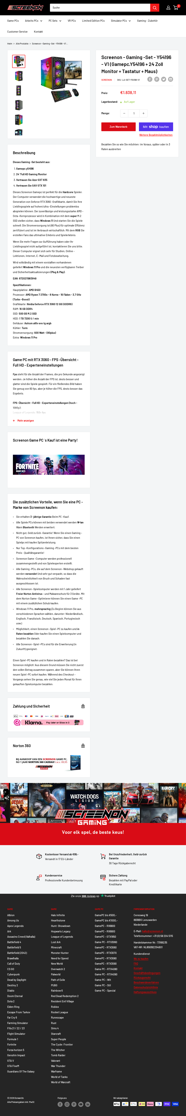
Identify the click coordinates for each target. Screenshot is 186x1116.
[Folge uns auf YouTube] (80, 1104)
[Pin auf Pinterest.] (156, 79)
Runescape (57, 1017)
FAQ (136, 963)
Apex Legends (15, 925)
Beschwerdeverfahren (146, 982)
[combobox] (100, 8)
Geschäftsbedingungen (147, 972)
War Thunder (58, 1066)
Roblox (55, 1006)
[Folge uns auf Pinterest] (73, 1104)
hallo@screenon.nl (152, 931)
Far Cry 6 (12, 1017)
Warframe (56, 1071)
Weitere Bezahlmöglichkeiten (156, 134)
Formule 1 (12, 1039)
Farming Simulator (17, 1023)
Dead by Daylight (16, 979)
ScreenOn (106, 80)
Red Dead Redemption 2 (65, 996)
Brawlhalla (13, 958)
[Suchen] (154, 8)
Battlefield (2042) (17, 952)
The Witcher (58, 1050)
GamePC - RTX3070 (106, 952)
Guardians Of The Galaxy (21, 1071)
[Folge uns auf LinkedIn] (87, 1104)
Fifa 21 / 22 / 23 (16, 1028)
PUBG (54, 985)
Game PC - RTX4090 (106, 974)
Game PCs (13, 20)
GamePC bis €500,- (106, 915)
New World (57, 963)
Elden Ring (13, 1006)
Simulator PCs (119, 20)
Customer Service (17, 31)
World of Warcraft (60, 1082)
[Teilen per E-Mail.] (170, 79)
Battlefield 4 (14, 942)
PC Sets (53, 20)
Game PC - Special (105, 990)
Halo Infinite (58, 915)
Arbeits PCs (31, 20)
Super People (58, 1039)
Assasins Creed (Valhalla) (21, 936)
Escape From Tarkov (18, 1012)
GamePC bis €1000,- (106, 920)
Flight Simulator (16, 1033)
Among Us (13, 920)
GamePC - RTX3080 (106, 958)
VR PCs (72, 20)
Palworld (55, 974)
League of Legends (62, 936)
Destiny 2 (12, 985)
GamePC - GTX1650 (105, 936)
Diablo (10, 990)
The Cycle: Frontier (62, 1044)
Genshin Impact (16, 1055)
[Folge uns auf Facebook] (60, 1104)
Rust (53, 1023)
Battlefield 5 (14, 947)
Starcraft (56, 1033)
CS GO (10, 969)
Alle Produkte (22, 43)
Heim (9, 43)
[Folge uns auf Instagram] (67, 1104)
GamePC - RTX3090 (106, 963)
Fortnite (11, 1044)
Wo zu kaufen (141, 958)
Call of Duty (13, 963)
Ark (9, 931)
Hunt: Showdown (60, 925)
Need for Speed (59, 958)
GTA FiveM (13, 1066)
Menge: (105, 113)
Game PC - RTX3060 (106, 942)
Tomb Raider (58, 1055)
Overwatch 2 (58, 969)
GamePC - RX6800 (105, 925)
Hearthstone (58, 920)
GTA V (10, 1060)
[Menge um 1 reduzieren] (124, 113)
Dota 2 (11, 1001)
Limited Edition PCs (93, 20)
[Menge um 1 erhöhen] (143, 113)
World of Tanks (59, 1076)
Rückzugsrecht (142, 977)
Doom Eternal (15, 996)
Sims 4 (55, 1028)
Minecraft (56, 947)
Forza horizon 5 (15, 1050)
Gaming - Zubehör (147, 20)
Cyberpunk (13, 974)
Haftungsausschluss (145, 992)
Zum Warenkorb (118, 126)
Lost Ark (55, 942)
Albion (11, 915)
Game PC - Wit (103, 979)
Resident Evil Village (62, 1001)
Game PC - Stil (103, 985)
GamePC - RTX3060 (106, 947)
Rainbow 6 (57, 990)
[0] (175, 7)
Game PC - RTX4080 (106, 969)
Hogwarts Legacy (60, 931)
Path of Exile (58, 979)
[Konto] (168, 8)
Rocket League (59, 1012)
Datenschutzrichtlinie (146, 987)
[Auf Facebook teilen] (149, 79)
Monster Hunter (60, 952)
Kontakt (38, 31)
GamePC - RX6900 (105, 931)
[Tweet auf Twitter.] (163, 79)
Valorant (55, 1060)
